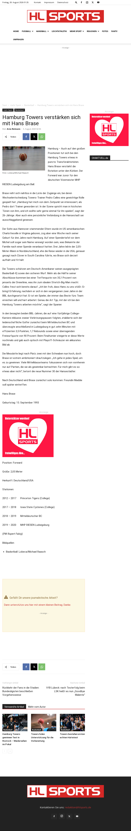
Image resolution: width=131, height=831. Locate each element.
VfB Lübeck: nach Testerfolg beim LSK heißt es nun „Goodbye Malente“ (65, 691)
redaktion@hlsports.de (78, 807)
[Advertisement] (65, 75)
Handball (41, 31)
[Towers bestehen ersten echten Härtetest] (72, 722)
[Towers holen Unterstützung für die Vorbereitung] (43, 722)
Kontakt (37, 2)
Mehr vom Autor (37, 706)
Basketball (29, 105)
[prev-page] (4, 751)
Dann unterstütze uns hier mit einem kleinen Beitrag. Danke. (37, 604)
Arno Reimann (13, 129)
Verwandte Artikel (14, 706)
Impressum (49, 2)
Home (16, 31)
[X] (92, 2)
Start (4, 105)
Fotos (105, 31)
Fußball (26, 31)
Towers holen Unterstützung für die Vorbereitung (42, 737)
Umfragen (18, 39)
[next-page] (10, 751)
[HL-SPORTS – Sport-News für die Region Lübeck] (65, 16)
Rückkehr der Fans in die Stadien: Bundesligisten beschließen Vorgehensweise (20, 691)
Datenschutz (62, 2)
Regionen (92, 31)
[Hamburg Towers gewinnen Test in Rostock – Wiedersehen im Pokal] (14, 722)
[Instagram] (87, 2)
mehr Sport (76, 31)
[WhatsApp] (41, 136)
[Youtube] (98, 2)
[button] (76, 2)
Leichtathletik (59, 31)
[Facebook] (81, 2)
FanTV (114, 31)
